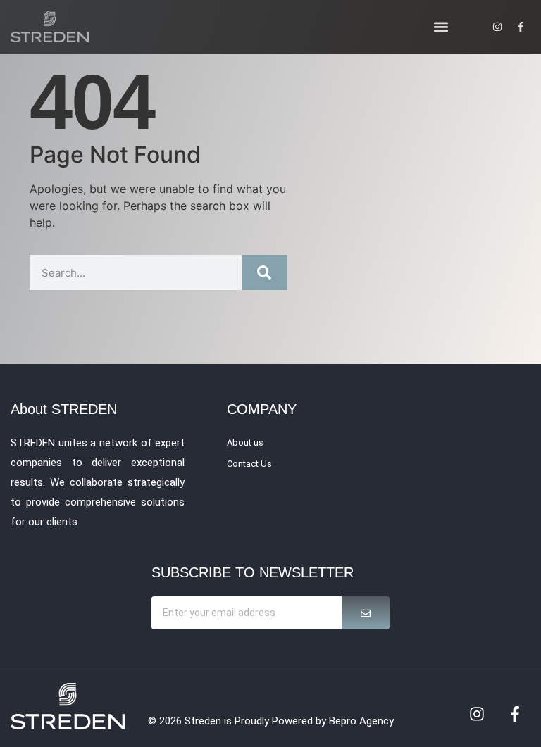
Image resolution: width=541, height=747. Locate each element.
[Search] (264, 272)
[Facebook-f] (514, 713)
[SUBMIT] (366, 612)
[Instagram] (476, 713)
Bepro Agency (361, 721)
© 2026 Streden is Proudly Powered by (238, 721)
